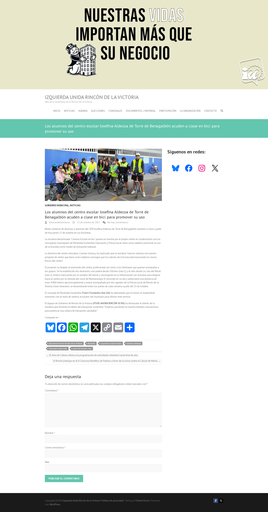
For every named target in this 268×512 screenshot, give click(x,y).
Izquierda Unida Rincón (111, 343)
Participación (167, 110)
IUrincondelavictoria (59, 222)
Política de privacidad (112, 500)
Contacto (210, 110)
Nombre (50, 433)
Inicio (56, 110)
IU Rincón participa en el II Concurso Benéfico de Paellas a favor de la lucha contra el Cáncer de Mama (106, 360)
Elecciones (98, 110)
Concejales (115, 110)
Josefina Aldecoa (134, 343)
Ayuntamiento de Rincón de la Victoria (65, 343)
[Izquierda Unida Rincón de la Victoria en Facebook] (215, 501)
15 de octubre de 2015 (88, 222)
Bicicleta (91, 343)
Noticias (69, 110)
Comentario (52, 390)
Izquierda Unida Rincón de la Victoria (92, 97)
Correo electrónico (55, 447)
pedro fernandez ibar (82, 348)
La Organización (190, 110)
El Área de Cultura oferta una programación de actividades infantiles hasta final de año (92, 355)
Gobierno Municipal (57, 205)
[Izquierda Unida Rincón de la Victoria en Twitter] (221, 501)
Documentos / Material (141, 110)
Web (47, 462)
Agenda (83, 110)
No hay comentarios (117, 222)
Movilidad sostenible (58, 348)
